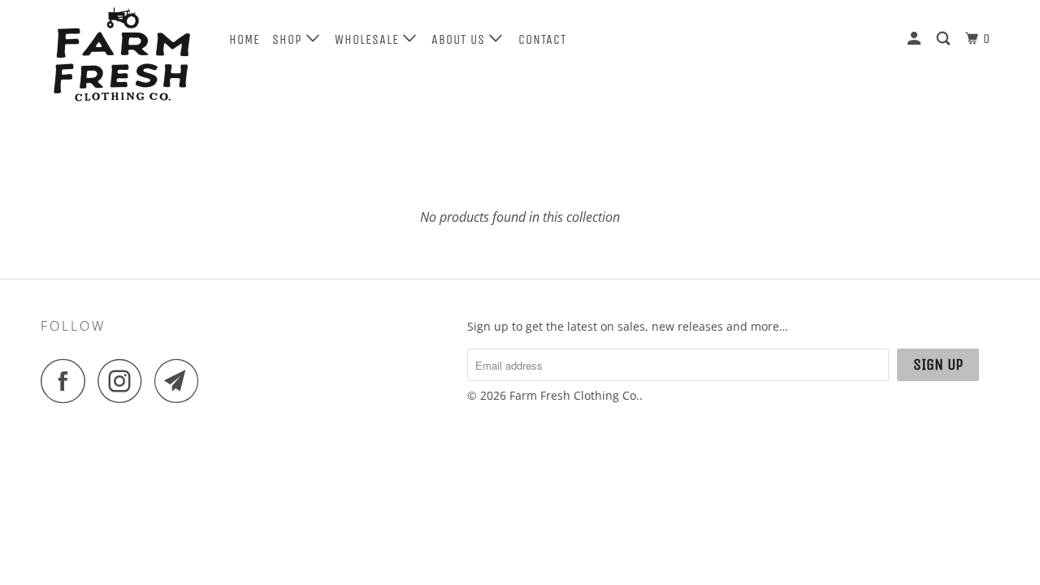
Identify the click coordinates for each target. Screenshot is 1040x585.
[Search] (945, 39)
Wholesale (369, 39)
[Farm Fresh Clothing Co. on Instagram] (124, 380)
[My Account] (915, 39)
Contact (542, 39)
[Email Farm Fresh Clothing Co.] (181, 380)
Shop (289, 39)
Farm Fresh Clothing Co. (574, 395)
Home (244, 39)
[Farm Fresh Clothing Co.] (124, 56)
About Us (460, 39)
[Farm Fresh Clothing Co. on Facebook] (67, 380)
